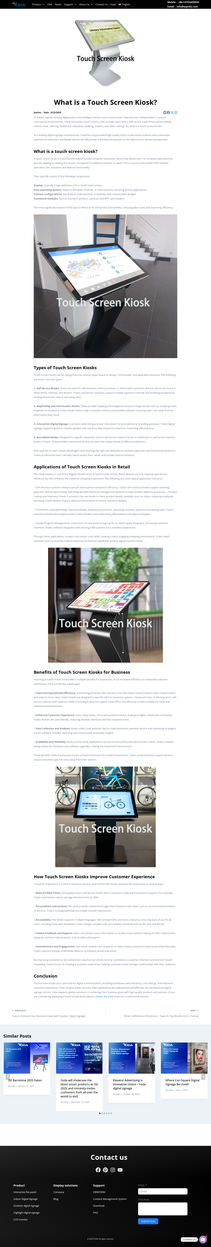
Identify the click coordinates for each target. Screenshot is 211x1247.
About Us (84, 4)
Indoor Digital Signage (25, 1199)
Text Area (143, 1199)
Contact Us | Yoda (106, 4)
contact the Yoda (104, 996)
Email (141, 1185)
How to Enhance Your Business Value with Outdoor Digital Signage (48, 1013)
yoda (13, 1086)
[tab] (99, 1113)
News (58, 4)
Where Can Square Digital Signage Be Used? (182, 1082)
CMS (49, 4)
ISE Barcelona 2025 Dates (25, 1080)
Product (36, 4)
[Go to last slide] (8, 1076)
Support (68, 4)
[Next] (203, 1076)
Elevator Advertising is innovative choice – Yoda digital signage (129, 1084)
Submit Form (148, 1221)
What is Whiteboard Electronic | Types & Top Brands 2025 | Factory (161, 1013)
